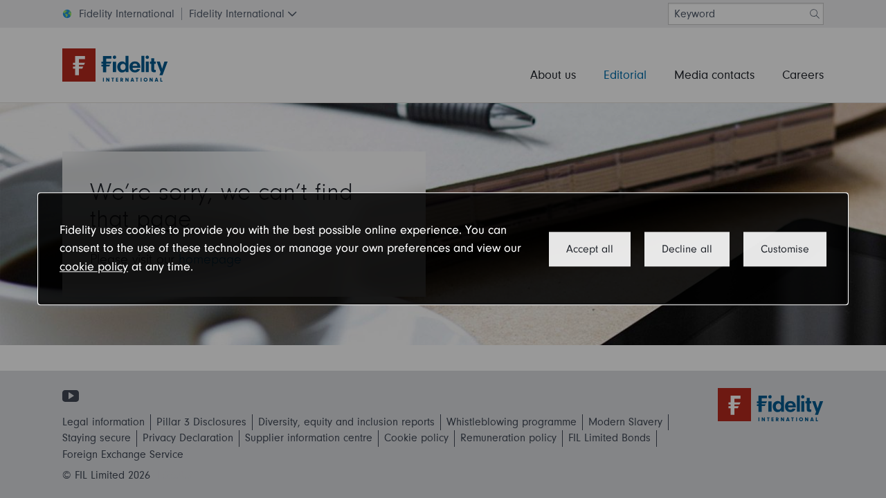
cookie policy (94, 266)
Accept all (589, 249)
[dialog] (443, 248)
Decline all (687, 249)
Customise (785, 249)
